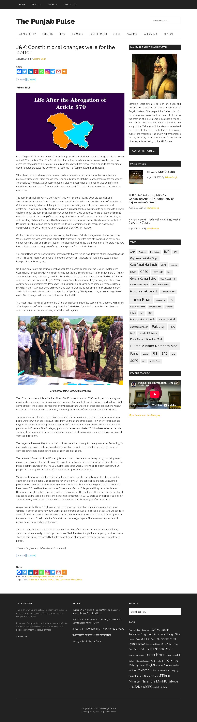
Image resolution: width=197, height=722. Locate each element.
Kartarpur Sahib (155, 307)
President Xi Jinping (148, 333)
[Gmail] (58, 71)
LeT (142, 313)
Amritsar (142, 252)
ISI (171, 300)
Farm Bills (157, 272)
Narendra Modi (167, 319)
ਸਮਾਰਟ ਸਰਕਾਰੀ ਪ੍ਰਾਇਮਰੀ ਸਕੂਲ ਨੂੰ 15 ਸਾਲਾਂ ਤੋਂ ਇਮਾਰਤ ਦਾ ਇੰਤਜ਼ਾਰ (98, 629)
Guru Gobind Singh (139, 284)
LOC (150, 313)
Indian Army (161, 300)
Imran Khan (141, 299)
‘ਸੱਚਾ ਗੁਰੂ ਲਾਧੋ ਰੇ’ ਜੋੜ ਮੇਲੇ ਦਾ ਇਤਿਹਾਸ (87, 641)
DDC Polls (54, 580)
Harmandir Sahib (169, 292)
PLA (172, 326)
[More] (64, 71)
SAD (165, 353)
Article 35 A (33, 580)
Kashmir (169, 307)
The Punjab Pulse (45, 21)
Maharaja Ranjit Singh (142, 319)
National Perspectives (37, 576)
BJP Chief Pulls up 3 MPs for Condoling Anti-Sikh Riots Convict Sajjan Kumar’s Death (151, 199)
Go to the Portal (143, 151)
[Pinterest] (36, 71)
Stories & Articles (55, 576)
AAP (132, 251)
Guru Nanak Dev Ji (144, 291)
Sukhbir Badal (155, 361)
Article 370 (45, 580)
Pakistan (158, 327)
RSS (154, 353)
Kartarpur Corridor (137, 307)
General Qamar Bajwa (143, 278)
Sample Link (21, 636)
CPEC (144, 272)
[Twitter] (24, 71)
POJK (132, 333)
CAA (175, 252)
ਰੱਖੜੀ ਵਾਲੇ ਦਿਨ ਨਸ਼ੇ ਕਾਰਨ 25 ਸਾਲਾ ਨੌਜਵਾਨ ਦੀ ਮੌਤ (92, 635)
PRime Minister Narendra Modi (154, 346)
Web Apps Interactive (106, 711)
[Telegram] (52, 71)
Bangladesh (155, 252)
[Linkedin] (30, 71)
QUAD (145, 354)
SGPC (134, 361)
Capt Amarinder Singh (143, 264)
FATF (169, 272)
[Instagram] (47, 71)
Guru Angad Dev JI (167, 279)
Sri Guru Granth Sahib (161, 171)
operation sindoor (139, 327)
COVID (133, 272)
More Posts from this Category (144, 415)
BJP (167, 251)
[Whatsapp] (41, 71)
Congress (173, 265)
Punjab (134, 353)
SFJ (173, 354)
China (163, 264)
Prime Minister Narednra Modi (146, 339)
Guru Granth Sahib (160, 284)
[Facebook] (19, 71)
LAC (133, 313)
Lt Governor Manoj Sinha (71, 580)
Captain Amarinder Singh (144, 258)
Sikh (143, 361)
